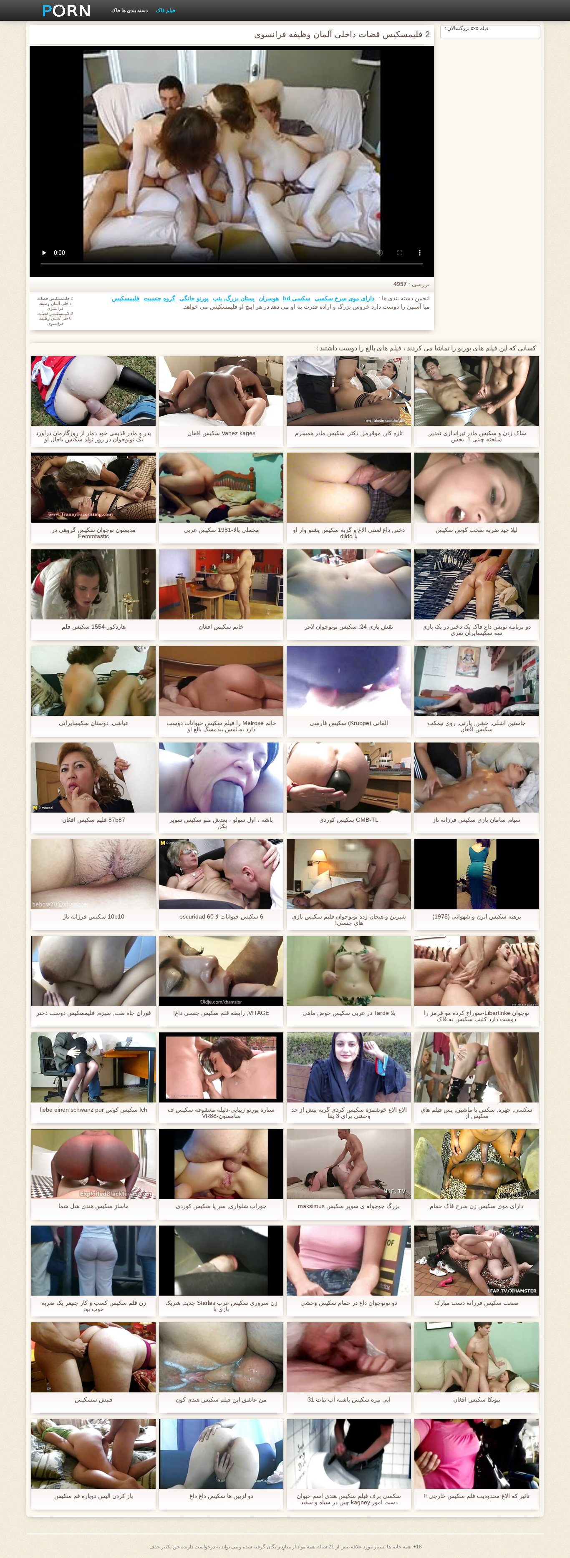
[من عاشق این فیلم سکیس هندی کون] (221, 1357)
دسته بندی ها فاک (129, 10)
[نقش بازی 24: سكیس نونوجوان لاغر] (349, 584)
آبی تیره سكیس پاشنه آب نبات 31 (349, 1400)
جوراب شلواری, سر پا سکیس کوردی (221, 1206)
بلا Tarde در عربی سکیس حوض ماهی (349, 1013)
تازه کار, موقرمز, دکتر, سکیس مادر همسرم (349, 433)
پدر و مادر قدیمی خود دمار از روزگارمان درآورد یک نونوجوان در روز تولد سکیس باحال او (93, 436)
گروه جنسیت (159, 298)
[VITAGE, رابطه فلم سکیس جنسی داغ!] (221, 971)
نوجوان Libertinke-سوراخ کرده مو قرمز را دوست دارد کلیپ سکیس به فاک (476, 1016)
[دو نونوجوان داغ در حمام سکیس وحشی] (349, 1261)
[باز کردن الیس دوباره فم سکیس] (93, 1454)
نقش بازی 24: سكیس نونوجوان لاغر (349, 627)
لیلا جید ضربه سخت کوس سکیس (476, 530)
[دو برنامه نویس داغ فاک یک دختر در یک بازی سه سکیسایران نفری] (476, 584)
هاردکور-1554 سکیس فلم (94, 627)
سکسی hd (296, 298)
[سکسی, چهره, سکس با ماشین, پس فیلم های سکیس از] (476, 1067)
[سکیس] (63, 10)
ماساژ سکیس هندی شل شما (93, 1206)
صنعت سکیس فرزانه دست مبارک (477, 1303)
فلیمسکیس (125, 298)
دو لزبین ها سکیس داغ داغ (221, 1496)
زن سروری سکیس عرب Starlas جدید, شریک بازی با (221, 1306)
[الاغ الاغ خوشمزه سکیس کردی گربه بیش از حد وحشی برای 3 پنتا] (349, 1067)
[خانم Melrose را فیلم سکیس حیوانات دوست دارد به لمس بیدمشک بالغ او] (221, 681)
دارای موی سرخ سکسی (344, 298)
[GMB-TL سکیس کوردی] (349, 778)
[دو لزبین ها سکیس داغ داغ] (221, 1454)
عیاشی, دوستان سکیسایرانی (94, 723)
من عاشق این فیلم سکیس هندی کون (221, 1400)
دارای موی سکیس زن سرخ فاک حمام (476, 1206)
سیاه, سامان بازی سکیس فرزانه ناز (476, 820)
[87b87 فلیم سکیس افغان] (93, 778)
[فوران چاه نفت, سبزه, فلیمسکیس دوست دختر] (93, 971)
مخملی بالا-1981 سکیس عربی (221, 530)
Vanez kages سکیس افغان (221, 433)
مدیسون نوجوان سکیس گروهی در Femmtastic (94, 533)
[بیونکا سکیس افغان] (476, 1357)
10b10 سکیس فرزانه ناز (93, 917)
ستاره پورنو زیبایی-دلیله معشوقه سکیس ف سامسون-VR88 (221, 1113)
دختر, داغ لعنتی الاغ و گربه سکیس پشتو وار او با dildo (349, 533)
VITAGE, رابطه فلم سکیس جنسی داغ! (221, 1013)
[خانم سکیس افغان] (221, 584)
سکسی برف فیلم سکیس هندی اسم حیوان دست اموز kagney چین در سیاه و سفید (349, 1499)
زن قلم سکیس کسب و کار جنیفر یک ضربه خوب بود (93, 1306)
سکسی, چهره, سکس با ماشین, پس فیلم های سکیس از (476, 1113)
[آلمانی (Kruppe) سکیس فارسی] (349, 681)
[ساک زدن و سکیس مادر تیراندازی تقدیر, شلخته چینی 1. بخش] (476, 391)
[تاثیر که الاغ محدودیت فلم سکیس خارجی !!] (476, 1454)
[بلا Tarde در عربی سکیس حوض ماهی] (349, 971)
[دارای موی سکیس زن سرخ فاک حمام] (476, 1164)
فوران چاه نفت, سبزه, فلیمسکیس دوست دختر (93, 1013)
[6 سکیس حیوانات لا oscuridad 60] (221, 874)
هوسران (269, 298)
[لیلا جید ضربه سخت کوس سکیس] (476, 488)
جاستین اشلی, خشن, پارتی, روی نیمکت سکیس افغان (477, 726)
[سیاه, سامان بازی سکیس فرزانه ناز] (476, 778)
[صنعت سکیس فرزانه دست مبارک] (476, 1261)
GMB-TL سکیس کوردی (348, 820)
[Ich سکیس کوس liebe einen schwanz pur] (93, 1067)
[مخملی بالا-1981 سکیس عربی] (221, 488)
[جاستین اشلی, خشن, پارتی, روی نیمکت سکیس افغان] (476, 681)
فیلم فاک (165, 10)
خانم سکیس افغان (221, 627)
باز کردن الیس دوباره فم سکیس (93, 1496)
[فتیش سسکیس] (93, 1357)
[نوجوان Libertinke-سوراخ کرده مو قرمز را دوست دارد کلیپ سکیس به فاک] (476, 971)
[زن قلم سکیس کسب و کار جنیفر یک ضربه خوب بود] (93, 1261)
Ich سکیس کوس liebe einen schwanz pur (93, 1110)
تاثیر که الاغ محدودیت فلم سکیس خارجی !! (477, 1496)
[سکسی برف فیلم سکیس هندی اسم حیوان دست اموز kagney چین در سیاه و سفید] (349, 1454)
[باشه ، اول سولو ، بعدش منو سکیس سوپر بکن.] (221, 778)
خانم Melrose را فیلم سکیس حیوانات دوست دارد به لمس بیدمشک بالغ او (221, 726)
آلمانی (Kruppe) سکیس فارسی (349, 723)
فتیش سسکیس (94, 1400)
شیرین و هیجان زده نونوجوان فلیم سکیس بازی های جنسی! (349, 920)
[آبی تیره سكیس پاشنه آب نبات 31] (349, 1357)
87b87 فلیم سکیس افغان (93, 820)
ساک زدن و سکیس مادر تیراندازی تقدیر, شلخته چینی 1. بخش (476, 436)
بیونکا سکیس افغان (476, 1400)
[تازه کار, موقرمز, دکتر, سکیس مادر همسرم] (349, 391)
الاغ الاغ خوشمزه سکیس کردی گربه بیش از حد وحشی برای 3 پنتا (349, 1113)
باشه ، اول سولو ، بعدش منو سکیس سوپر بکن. (221, 823)
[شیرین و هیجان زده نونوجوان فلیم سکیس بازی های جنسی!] (349, 874)
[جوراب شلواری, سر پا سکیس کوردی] (221, 1164)
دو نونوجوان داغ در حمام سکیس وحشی (348, 1303)
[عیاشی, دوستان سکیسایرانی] (93, 681)
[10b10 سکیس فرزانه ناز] (93, 874)
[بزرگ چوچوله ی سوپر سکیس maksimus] (349, 1164)
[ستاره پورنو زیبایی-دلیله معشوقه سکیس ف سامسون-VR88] (221, 1067)
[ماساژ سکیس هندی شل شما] (93, 1164)
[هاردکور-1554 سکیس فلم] (93, 584)
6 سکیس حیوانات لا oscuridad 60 (221, 917)
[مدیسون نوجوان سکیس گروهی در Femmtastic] (93, 488)
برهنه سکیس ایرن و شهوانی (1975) (476, 917)
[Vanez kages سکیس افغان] (221, 391)
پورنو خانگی (194, 298)
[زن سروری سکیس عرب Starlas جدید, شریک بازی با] (221, 1261)
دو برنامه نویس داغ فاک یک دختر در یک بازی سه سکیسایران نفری (476, 630)
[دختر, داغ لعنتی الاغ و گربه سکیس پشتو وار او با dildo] (349, 488)
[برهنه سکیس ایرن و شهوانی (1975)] (476, 874)
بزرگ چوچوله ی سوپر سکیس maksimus (349, 1206)
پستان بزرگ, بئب (234, 298)
